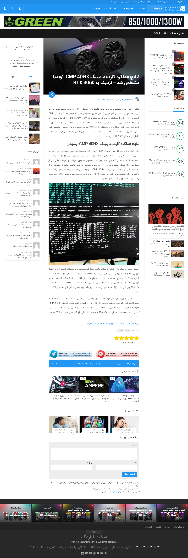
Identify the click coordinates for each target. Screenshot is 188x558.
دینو (106, 1)
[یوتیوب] (117, 354)
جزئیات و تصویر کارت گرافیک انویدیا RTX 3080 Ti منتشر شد (112, 323)
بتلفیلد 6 (114, 1)
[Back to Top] (94, 532)
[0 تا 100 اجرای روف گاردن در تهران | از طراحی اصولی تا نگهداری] (177, 253)
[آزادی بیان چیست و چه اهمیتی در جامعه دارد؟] (177, 274)
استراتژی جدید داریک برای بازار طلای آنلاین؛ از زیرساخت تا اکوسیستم (16, 100)
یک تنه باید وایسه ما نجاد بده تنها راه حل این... (18, 183)
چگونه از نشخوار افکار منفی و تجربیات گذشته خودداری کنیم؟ (64, 433)
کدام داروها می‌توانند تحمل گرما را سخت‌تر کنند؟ (124, 431)
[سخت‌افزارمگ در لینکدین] (82, 553)
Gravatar (116, 492)
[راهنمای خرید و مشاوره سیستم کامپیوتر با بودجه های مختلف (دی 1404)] (141, 513)
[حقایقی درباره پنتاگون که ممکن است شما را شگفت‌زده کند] (177, 243)
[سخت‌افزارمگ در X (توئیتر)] (86, 553)
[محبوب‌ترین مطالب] (13, 77)
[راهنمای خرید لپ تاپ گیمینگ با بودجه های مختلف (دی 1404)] (15, 513)
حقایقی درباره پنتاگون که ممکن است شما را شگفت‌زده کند (160, 244)
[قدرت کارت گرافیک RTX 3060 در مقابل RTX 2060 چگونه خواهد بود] (64, 384)
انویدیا (128, 330)
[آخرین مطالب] (31, 77)
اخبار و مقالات (157, 8)
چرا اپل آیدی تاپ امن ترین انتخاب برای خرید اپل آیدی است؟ (15, 87)
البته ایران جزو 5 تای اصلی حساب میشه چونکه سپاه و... (20, 256)
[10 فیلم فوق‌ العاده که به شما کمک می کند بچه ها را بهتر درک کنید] (94, 424)
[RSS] (105, 553)
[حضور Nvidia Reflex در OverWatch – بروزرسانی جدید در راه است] (124, 384)
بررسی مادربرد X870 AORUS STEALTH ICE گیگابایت (164, 149)
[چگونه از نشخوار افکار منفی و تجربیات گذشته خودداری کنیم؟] (63, 424)
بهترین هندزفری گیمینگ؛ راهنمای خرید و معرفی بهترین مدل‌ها (15, 138)
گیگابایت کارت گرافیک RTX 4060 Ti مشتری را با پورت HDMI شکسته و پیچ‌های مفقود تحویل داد (161, 69)
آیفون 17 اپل (125, 1)
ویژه (98, 8)
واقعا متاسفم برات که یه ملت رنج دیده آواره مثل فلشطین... (18, 237)
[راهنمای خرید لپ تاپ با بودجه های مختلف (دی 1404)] (47, 513)
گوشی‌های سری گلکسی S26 (144, 1)
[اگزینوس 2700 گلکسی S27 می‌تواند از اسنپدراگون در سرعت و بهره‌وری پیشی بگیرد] (34, 126)
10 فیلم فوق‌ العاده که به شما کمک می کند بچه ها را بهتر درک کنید (94, 433)
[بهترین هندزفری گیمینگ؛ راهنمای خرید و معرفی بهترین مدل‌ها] (34, 139)
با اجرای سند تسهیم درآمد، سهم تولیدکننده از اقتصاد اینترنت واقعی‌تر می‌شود (97, 363)
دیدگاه (134, 445)
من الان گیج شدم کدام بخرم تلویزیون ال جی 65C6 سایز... (18, 194)
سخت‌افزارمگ (179, 527)
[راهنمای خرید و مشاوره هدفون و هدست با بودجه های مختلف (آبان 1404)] (172, 513)
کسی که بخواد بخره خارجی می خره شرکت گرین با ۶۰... (19, 226)
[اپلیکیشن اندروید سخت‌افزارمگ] (101, 553)
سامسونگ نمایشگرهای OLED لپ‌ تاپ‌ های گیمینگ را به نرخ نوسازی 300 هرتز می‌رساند (161, 82)
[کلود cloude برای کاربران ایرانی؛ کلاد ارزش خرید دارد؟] (179, 95)
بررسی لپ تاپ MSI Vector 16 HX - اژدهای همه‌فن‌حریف (162, 174)
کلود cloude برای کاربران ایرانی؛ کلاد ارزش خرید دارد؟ (160, 95)
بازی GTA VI (177, 1)
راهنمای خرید (128, 8)
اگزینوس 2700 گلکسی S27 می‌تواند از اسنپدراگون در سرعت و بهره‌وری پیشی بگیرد (16, 126)
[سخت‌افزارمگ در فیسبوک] (90, 553)
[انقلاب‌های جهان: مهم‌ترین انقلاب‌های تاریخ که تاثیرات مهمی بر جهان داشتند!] (166, 214)
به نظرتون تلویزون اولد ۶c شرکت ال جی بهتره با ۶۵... (19, 215)
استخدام (148, 527)
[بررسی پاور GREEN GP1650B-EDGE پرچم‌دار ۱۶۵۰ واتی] (179, 57)
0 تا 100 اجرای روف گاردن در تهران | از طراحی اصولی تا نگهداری (160, 254)
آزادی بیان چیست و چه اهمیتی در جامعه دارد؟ (162, 274)
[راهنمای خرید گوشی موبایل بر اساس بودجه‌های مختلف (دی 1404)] (109, 513)
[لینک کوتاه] (98, 99)
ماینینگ (120, 330)
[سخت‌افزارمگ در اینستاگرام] (94, 553)
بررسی (142, 8)
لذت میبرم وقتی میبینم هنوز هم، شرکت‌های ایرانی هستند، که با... (20, 205)
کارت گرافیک (159, 33)
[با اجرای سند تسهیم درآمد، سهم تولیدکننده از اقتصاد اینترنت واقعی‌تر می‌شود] (34, 113)
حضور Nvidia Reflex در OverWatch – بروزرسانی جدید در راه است (126, 398)
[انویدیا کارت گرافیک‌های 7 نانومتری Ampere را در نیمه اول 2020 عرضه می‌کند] (94, 384)
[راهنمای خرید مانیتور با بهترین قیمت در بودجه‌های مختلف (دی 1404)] (78, 513)
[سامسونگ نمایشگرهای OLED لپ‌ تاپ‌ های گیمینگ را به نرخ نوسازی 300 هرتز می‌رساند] (179, 82)
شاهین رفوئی (125, 99)
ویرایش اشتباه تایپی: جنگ (22, 246)
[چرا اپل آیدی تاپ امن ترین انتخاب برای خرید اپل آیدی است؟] (34, 88)
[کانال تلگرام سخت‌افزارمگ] (97, 553)
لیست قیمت (111, 8)
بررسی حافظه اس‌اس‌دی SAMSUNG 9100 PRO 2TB (162, 136)
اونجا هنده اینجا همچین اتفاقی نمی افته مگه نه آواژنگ (19, 173)
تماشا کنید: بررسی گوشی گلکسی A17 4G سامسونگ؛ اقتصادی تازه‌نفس (162, 161)
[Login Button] (4, 8)
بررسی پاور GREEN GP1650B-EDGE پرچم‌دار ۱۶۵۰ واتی (161, 56)
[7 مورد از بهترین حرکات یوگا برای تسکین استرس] (177, 264)
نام (135, 462)
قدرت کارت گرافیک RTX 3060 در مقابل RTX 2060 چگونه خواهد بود (65, 397)
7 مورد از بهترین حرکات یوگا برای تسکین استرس (160, 264)
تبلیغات (158, 527)
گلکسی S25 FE (163, 1)
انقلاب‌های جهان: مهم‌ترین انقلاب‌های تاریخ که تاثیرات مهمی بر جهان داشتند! (168, 227)
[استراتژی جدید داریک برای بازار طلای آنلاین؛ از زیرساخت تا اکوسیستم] (34, 100)
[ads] (94, 21)
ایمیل (89, 462)
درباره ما (167, 527)
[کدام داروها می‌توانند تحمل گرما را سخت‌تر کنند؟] (124, 424)
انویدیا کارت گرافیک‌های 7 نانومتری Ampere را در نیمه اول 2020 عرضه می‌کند (95, 398)
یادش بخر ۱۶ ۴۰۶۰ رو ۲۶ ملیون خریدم (18, 162)
